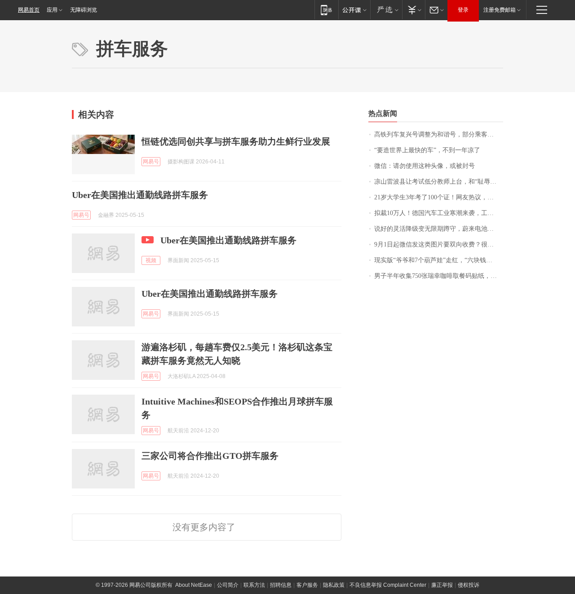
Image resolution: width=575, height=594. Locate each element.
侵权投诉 (468, 585)
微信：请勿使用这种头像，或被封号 (424, 166)
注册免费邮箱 (499, 10)
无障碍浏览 (83, 10)
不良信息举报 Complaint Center (387, 585)
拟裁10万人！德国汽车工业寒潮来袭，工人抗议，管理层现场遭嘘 (438, 213)
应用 (52, 10)
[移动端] (326, 9)
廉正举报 (442, 585)
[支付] (413, 9)
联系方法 (254, 585)
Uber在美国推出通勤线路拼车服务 (140, 195)
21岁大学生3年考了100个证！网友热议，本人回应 (438, 197)
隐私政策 (334, 585)
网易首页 (29, 10)
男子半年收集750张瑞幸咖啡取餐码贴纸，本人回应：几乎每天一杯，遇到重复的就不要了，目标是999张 (438, 276)
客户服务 (307, 585)
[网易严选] (386, 9)
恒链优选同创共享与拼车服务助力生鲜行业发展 (236, 141)
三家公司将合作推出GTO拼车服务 (210, 456)
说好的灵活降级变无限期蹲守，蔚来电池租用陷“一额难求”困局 (438, 228)
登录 (463, 10)
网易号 (151, 161)
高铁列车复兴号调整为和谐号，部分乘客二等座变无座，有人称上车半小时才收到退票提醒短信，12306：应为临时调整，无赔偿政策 (438, 134)
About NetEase (193, 585)
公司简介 (228, 585)
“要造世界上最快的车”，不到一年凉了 (427, 150)
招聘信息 (281, 585)
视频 (151, 260)
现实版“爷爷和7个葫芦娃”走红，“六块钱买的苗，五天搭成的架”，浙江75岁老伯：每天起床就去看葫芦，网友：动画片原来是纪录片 (438, 260)
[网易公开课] (354, 9)
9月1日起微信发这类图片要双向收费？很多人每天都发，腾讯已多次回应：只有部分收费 (438, 244)
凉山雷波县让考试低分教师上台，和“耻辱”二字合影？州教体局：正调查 (438, 181)
